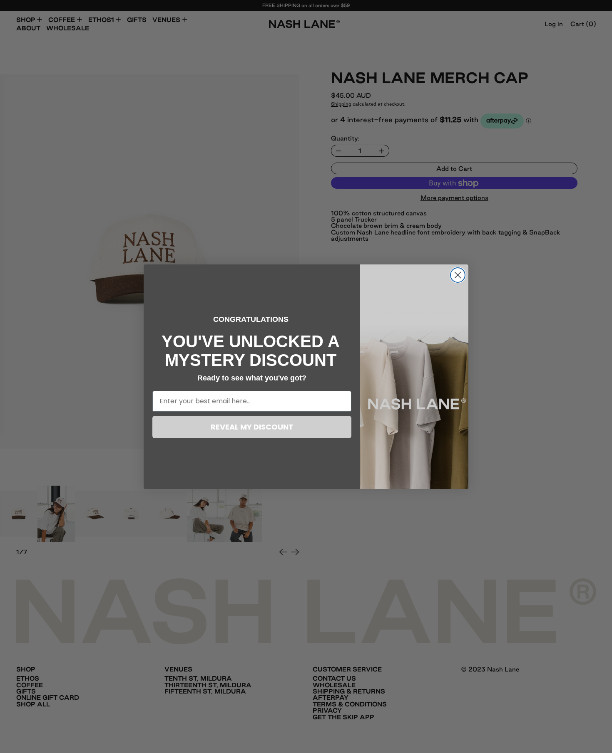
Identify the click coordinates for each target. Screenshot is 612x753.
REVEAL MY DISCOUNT (252, 427)
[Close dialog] (457, 275)
